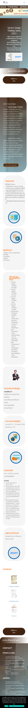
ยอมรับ (6, 706)
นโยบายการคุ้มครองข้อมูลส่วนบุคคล (17, 706)
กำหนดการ (14, 616)
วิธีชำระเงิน (14, 80)
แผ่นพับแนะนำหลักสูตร (14, 587)
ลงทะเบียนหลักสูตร (16, 71)
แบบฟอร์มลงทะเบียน (14, 601)
